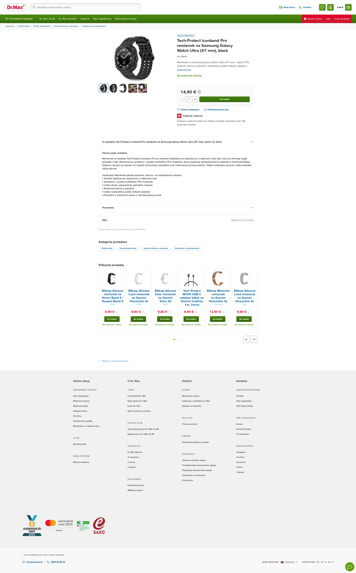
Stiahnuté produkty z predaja (195, 442)
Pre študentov (242, 434)
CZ (322, 562)
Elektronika (107, 248)
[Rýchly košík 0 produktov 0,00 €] (348, 7)
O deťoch (132, 467)
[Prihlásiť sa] (330, 7)
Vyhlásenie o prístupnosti (193, 475)
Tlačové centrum (189, 424)
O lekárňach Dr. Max (137, 396)
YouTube (240, 457)
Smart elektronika (128, 248)
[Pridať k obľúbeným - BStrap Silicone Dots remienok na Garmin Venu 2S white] (174, 271)
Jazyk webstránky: (270, 562)
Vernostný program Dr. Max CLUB (143, 429)
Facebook (241, 462)
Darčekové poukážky (82, 421)
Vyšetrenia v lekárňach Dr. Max (196, 401)
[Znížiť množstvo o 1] (183, 99)
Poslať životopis (243, 429)
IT (333, 562)
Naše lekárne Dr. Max (137, 401)
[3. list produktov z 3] (182, 339)
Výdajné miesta (80, 411)
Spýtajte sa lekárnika (191, 406)
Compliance (187, 480)
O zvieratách (133, 457)
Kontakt (240, 396)
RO (329, 562)
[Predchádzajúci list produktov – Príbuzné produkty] (246, 339)
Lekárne (84, 18)
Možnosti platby (80, 406)
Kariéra (239, 424)
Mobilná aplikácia (81, 462)
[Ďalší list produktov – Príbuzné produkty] (254, 339)
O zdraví (131, 462)
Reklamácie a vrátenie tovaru (86, 426)
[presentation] (112, 278)
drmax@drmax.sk (34, 562)
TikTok (239, 467)
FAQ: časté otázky (244, 406)
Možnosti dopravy (81, 401)
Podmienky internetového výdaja (197, 470)
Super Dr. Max (134, 406)
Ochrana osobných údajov (194, 460)
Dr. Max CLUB (47, 18)
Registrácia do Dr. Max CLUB (141, 434)
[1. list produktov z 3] (174, 339)
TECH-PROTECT (186, 35)
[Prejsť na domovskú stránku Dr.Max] (15, 7)
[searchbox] (85, 7)
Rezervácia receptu (126, 18)
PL (326, 562)
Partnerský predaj (136, 485)
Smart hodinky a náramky (156, 248)
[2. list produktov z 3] (178, 339)
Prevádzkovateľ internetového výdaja (199, 465)
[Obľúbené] (322, 7)
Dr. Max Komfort (67, 18)
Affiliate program (135, 490)
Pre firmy (77, 416)
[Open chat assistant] (350, 567)
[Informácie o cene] (199, 92)
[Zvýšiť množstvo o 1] (195, 99)
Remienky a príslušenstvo (187, 248)
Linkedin (240, 472)
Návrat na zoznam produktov (115, 361)
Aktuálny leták (79, 444)
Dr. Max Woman (135, 452)
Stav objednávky (102, 18)
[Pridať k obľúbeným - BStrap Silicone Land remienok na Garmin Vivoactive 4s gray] (254, 271)
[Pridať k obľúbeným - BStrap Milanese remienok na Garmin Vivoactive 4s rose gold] (227, 271)
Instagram (241, 452)
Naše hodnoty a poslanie (139, 411)
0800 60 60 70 (58, 562)
